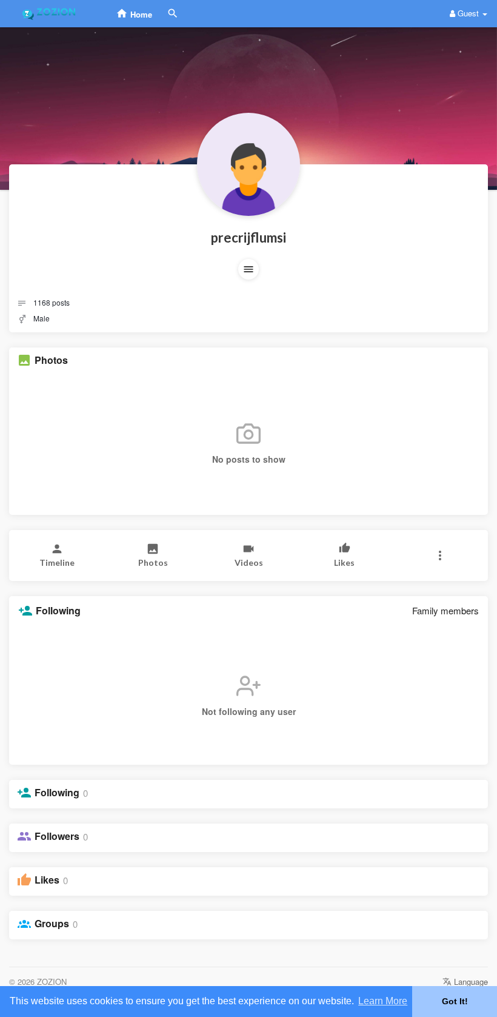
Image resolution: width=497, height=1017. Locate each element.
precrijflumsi (248, 237)
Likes (47, 879)
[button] (248, 269)
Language (470, 981)
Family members (445, 610)
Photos (51, 360)
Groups (52, 923)
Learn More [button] (382, 1001)
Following (57, 792)
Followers (57, 836)
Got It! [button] (455, 1001)
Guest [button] (468, 13)
